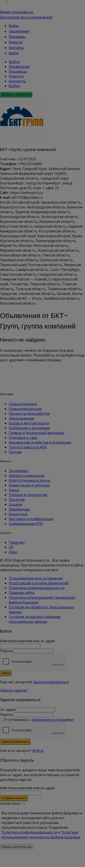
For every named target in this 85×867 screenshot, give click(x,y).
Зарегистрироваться (51, 682)
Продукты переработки (29, 413)
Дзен (13, 552)
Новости (15, 42)
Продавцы (17, 36)
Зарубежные (19, 509)
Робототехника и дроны (30, 480)
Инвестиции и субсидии (29, 485)
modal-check (10, 803)
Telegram (17, 542)
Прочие (15, 452)
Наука (14, 490)
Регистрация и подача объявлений (39, 583)
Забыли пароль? (14, 690)
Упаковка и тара (23, 437)
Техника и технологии (28, 494)
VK (11, 547)
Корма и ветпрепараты (29, 423)
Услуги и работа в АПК (28, 447)
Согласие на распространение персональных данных (34, 619)
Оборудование (21, 418)
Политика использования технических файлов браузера (40, 834)
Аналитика (18, 514)
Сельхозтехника (23, 403)
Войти (37, 750)
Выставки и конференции (31, 518)
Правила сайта (21, 592)
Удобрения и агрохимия (29, 428)
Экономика (18, 470)
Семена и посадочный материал (36, 432)
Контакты (16, 47)
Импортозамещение (27, 475)
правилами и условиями (52, 719)
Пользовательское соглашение (36, 578)
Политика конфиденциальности (37, 587)
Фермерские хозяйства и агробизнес (40, 442)
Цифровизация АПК (26, 523)
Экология (17, 499)
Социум (15, 504)
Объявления (19, 31)
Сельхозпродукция (25, 408)
